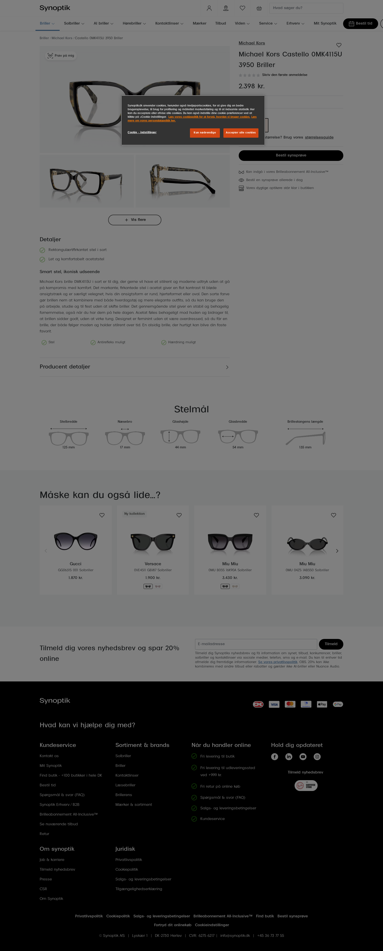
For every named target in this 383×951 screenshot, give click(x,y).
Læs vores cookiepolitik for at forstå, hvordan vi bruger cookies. (209, 117)
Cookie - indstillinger (142, 132)
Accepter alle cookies (241, 132)
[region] (193, 120)
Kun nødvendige (205, 132)
